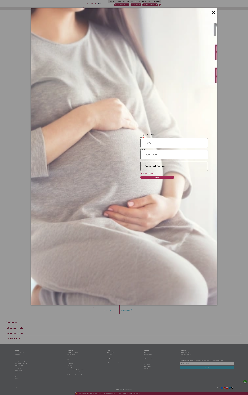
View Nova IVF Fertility (148, 173)
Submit (157, 177)
